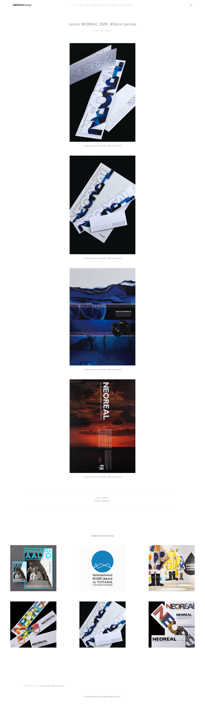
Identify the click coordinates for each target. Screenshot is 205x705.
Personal (122, 5)
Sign (107, 5)
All (72, 5)
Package (94, 5)
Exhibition (114, 5)
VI (76, 5)
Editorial (101, 5)
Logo (87, 5)
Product (130, 5)
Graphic (81, 5)
